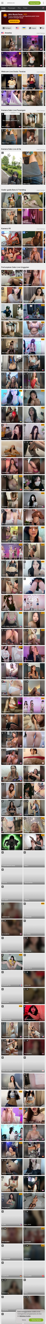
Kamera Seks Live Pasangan (13, 110)
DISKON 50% (14, 21)
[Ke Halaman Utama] (14, 3)
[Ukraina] (24, 28)
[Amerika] (17, 28)
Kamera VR (6, 228)
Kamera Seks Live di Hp (11, 149)
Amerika (8, 33)
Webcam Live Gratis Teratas (13, 71)
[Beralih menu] (2, 3)
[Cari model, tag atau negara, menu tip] (43, 8)
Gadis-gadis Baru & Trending (13, 190)
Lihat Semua (41, 33)
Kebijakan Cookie (24, 1316)
